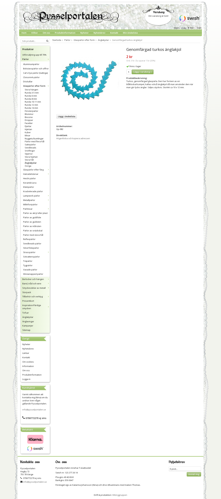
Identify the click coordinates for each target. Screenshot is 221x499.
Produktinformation (65, 32)
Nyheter (84, 32)
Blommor (29, 114)
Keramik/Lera (29, 182)
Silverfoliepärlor (31, 247)
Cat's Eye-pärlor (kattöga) (35, 72)
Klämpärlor (28, 187)
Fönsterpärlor (31, 111)
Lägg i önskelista (66, 116)
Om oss (46, 32)
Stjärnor (29, 153)
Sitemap (26, 330)
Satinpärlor (30, 144)
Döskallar (28, 81)
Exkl (199, 27)
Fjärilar (28, 126)
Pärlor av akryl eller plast (35, 213)
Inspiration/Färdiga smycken (31, 307)
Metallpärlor (29, 200)
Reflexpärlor (29, 239)
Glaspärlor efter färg (33, 169)
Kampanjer (27, 325)
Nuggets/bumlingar (34, 138)
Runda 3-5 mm (32, 92)
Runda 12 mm (31, 104)
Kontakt (114, 32)
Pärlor (25, 59)
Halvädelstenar (30, 174)
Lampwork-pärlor (31, 195)
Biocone (29, 117)
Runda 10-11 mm (33, 101)
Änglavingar (28, 321)
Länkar (25, 353)
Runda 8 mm (31, 98)
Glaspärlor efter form (34, 85)
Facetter (29, 123)
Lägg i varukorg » (142, 71)
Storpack (26, 292)
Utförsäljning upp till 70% (34, 54)
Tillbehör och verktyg (32, 296)
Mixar (27, 135)
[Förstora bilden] (87, 79)
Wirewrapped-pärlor (33, 274)
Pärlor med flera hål (34, 141)
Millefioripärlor (30, 204)
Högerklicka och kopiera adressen (73, 138)
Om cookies (28, 361)
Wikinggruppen (119, 494)
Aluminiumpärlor (31, 64)
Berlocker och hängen (33, 279)
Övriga (28, 165)
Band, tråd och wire (31, 283)
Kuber (28, 132)
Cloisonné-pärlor (31, 77)
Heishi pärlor (29, 178)
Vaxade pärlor (30, 269)
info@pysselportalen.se (34, 409)
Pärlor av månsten (32, 226)
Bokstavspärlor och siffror (36, 68)
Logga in (26, 379)
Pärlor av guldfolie (32, 217)
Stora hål (29, 159)
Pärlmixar (28, 208)
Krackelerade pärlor (33, 191)
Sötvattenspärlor (31, 256)
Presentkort (28, 300)
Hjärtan (28, 129)
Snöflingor (30, 150)
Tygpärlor (28, 265)
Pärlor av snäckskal (32, 230)
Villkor (34, 32)
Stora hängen (31, 89)
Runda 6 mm (31, 95)
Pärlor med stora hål (33, 234)
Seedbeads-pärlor (32, 243)
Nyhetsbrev (99, 32)
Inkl (191, 27)
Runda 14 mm (31, 107)
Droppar (29, 120)
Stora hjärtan (31, 156)
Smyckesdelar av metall (34, 287)
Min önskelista (130, 32)
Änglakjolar (31, 162)
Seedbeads (30, 147)
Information (28, 366)
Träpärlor (27, 261)
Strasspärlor (29, 252)
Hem (24, 32)
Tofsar (25, 312)
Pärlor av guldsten (32, 221)
